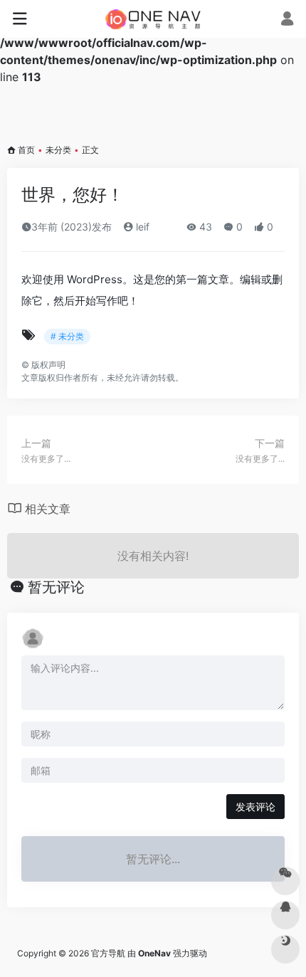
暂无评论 (56, 587)
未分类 (58, 149)
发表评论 (255, 807)
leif (141, 227)
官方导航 (108, 953)
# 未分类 (67, 336)
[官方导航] (153, 19)
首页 (26, 149)
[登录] (287, 19)
